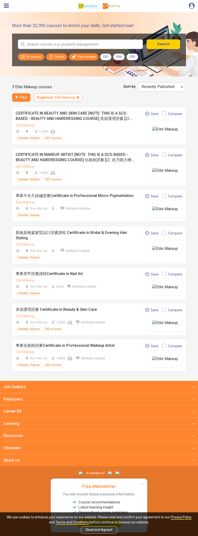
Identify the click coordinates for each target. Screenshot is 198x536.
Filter (23, 97)
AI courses (33, 56)
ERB (119, 56)
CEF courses (53, 138)
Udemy (59, 56)
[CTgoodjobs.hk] (81, 473)
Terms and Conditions (72, 522)
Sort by (129, 86)
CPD (132, 56)
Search (163, 44)
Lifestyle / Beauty (28, 138)
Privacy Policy (181, 517)
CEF (105, 56)
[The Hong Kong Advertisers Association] (110, 473)
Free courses (86, 56)
